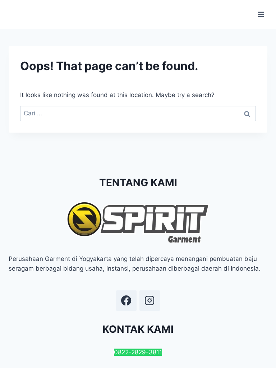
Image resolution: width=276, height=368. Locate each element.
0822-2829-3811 (138, 352)
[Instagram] (149, 300)
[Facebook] (126, 300)
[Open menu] (260, 14)
